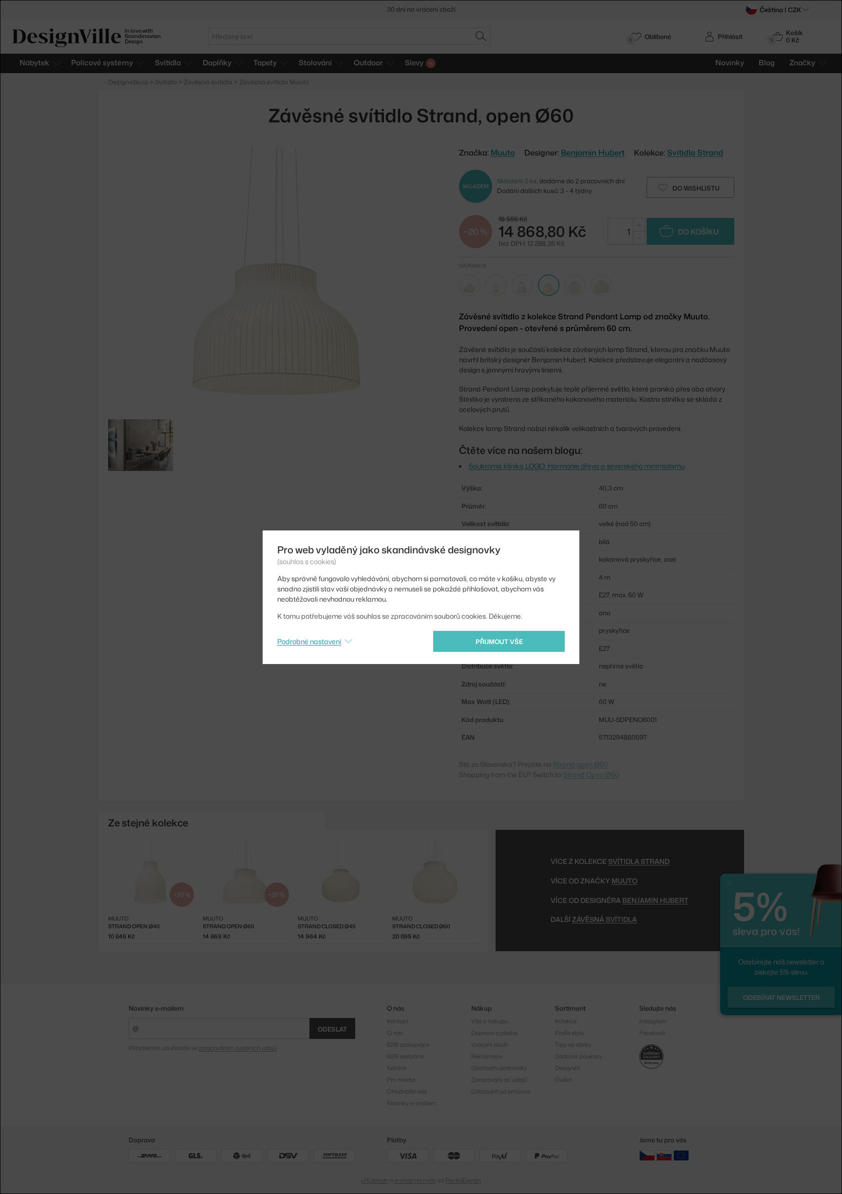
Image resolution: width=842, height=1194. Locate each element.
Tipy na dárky (573, 1044)
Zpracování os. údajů (499, 1080)
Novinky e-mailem (156, 1008)
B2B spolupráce (408, 1044)
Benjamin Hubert (593, 152)
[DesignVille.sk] (664, 1154)
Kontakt (397, 1021)
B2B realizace (405, 1056)
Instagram (653, 1021)
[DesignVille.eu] (681, 1154)
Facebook (652, 1033)
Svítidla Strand (695, 152)
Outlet (563, 1080)
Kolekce (565, 1021)
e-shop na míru (415, 1180)
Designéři (567, 1068)
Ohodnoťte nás (407, 1091)
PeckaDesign (463, 1180)
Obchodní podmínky (499, 1068)
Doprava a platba (494, 1033)
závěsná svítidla (604, 919)
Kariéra (396, 1068)
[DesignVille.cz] (647, 1154)
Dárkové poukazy (578, 1056)
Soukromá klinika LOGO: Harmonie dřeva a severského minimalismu (577, 465)
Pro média (401, 1080)
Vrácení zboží (489, 1044)
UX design (374, 1180)
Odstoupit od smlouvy (501, 1091)
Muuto (624, 880)
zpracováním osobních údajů (237, 1048)
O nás (395, 1033)
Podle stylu (569, 1033)
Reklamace (486, 1056)
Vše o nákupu (489, 1021)
